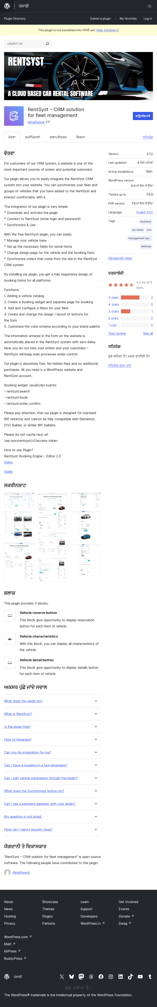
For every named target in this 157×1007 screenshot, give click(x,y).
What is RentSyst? (18, 714)
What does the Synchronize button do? (34, 791)
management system (140, 238)
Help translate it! (107, 30)
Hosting (10, 916)
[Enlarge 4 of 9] (62, 498)
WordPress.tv (93, 923)
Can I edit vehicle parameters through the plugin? (40, 778)
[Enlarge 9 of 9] (95, 550)
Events (124, 909)
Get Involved (128, 902)
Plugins (47, 916)
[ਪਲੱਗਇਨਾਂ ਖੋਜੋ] (47, 44)
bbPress (12, 951)
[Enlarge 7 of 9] (95, 498)
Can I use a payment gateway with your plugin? (39, 804)
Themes (48, 909)
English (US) (145, 212)
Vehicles (146, 246)
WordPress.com (18, 937)
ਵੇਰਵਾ (12, 137)
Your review (117, 333)
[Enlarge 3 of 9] (29, 548)
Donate (126, 916)
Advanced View (120, 258)
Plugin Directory (15, 18)
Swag (125, 923)
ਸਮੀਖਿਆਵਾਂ (32, 137)
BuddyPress (15, 958)
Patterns (48, 923)
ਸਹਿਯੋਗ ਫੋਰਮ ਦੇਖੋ (119, 366)
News (8, 909)
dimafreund (36, 122)
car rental (137, 229)
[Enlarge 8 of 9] (95, 516)
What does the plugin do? (23, 701)
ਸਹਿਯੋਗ (148, 137)
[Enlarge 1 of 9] (29, 498)
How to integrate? (17, 740)
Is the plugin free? (17, 727)
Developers (89, 916)
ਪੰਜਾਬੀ (18, 977)
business (145, 221)
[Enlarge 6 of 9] (62, 563)
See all (148, 333)
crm (149, 229)
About (8, 902)
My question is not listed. (23, 817)
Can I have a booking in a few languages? (35, 765)
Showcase (50, 902)
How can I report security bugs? (28, 829)
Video (8, 462)
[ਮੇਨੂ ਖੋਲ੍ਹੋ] (150, 6)
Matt (10, 944)
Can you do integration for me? (27, 752)
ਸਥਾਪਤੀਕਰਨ (58, 137)
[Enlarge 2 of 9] (29, 516)
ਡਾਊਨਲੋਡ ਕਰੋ (143, 116)
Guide (8, 472)
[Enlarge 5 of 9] (62, 538)
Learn (85, 902)
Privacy (9, 923)
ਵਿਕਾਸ (80, 137)
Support (86, 909)
